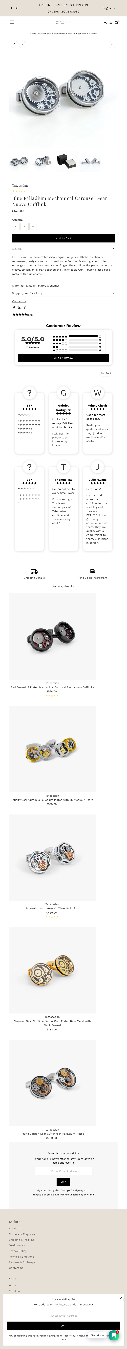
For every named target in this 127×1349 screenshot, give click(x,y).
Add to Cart (63, 238)
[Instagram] (16, 8)
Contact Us (16, 1267)
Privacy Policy (17, 1251)
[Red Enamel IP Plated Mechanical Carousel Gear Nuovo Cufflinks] (52, 636)
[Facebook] (11, 8)
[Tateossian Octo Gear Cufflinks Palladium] (52, 857)
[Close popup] (121, 1298)
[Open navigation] (12, 22)
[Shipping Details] (34, 573)
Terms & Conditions (21, 1256)
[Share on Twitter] (19, 308)
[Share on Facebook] (14, 308)
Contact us (19, 301)
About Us (15, 1228)
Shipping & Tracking (21, 1239)
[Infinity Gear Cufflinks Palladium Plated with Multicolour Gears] (52, 749)
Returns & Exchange (22, 1262)
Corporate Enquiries (22, 1234)
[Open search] (105, 22)
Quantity (17, 219)
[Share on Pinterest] (25, 308)
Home (33, 33)
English (108, 8)
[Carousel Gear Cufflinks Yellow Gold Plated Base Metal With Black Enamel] (52, 970)
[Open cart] (116, 22)
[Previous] (14, 44)
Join (63, 1181)
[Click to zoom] (112, 44)
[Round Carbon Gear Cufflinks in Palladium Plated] (52, 1083)
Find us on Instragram (92, 577)
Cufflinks (14, 1291)
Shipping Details (34, 577)
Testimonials (17, 1245)
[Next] (22, 44)
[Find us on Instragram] (92, 573)
